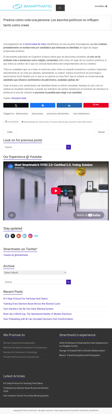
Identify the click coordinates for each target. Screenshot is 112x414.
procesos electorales (58, 113)
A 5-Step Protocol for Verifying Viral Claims (25, 298)
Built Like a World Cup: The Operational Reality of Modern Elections (37, 314)
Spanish (72, 122)
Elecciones (44, 122)
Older (10, 132)
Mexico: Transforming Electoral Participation (79, 355)
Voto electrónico (84, 122)
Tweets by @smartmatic (15, 255)
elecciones (37, 113)
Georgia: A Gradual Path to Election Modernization (82, 350)
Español (100, 6)
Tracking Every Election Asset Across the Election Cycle (31, 303)
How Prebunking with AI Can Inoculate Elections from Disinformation (38, 319)
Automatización (31, 122)
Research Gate (18, 98)
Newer (101, 132)
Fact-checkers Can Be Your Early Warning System (28, 308)
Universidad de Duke (35, 44)
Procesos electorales (59, 122)
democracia (22, 113)
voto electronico (81, 113)
